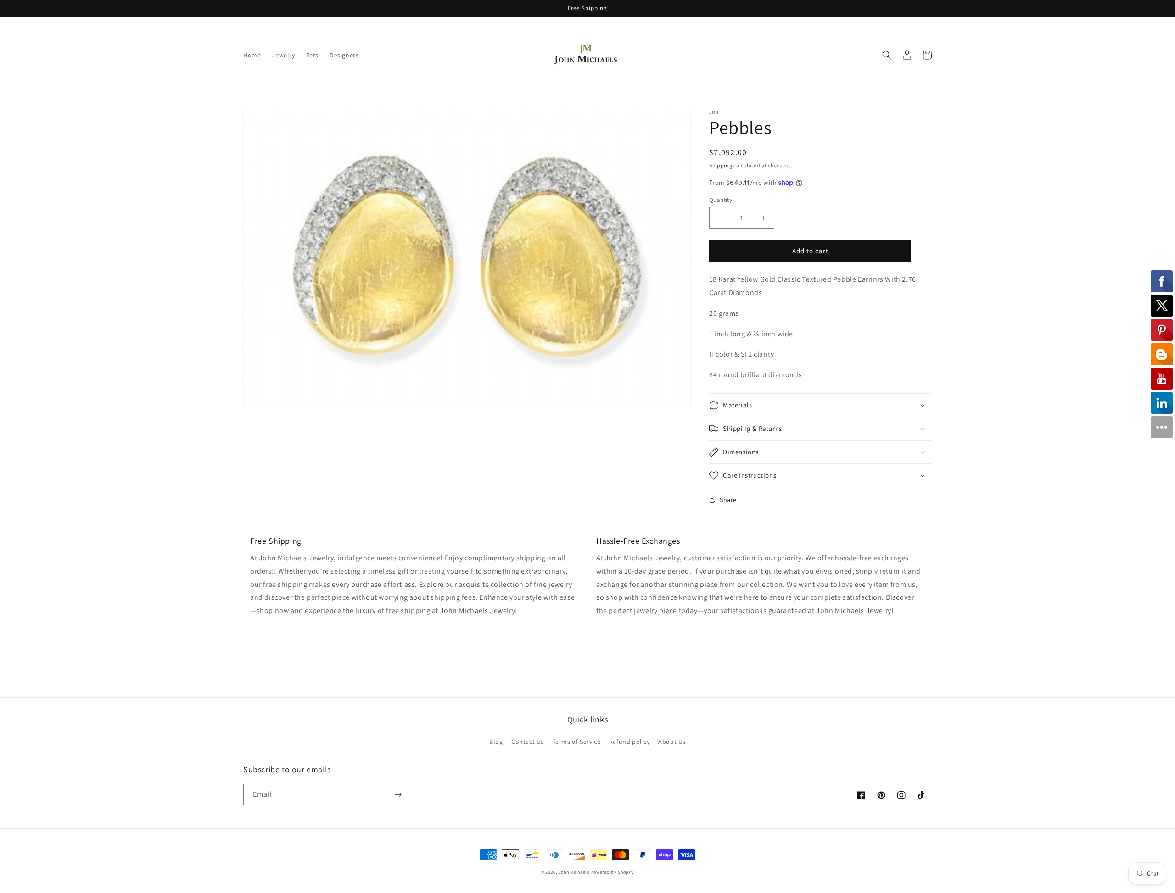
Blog (496, 741)
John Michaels (574, 872)
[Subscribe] (398, 794)
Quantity (720, 200)
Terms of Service (577, 741)
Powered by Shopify (612, 872)
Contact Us (527, 741)
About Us (672, 741)
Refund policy (629, 741)
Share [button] (728, 500)
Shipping (721, 165)
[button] (887, 55)
